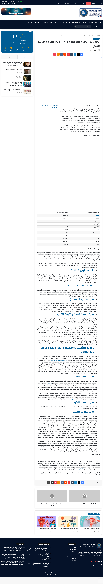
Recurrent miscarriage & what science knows (48, 529)
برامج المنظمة (73, 549)
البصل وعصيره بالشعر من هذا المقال (59, 360)
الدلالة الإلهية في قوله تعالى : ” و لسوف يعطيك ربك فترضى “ (13, 70)
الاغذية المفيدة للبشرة (81, 286)
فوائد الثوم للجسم (79, 469)
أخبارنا (75, 554)
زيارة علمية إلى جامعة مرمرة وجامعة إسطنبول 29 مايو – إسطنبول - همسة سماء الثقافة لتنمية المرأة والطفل (13, 548)
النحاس (97, 215)
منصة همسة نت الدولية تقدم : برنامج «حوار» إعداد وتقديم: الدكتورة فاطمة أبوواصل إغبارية (12, 90)
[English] (6, 1)
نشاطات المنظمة (77, 22)
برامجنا (85, 22)
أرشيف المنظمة (48, 22)
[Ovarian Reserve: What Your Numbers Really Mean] (90, 521)
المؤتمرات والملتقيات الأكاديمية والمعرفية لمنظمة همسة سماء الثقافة (71, 4)
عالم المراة (92, 36)
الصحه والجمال (87, 36)
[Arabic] (21, 1)
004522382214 (94, 561)
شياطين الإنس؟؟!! (18, 76)
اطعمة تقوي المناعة (83, 270)
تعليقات (9, 57)
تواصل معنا (73, 560)
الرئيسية (97, 22)
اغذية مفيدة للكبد (84, 402)
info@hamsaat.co (89, 565)
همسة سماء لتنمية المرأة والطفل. (58, 572)
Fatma (96, 50)
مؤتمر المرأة (61, 22)
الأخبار (68, 22)
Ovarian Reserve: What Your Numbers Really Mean (91, 529)
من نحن (91, 22)
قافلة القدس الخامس (71, 556)
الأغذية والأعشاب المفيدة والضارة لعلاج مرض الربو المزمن (68, 350)
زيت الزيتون (49, 383)
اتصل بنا (27, 22)
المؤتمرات (74, 558)
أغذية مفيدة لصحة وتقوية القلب (76, 314)
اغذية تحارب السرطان (82, 299)
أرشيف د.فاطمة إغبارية (36, 22)
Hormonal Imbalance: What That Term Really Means (69, 529)
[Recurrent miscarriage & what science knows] (46, 521)
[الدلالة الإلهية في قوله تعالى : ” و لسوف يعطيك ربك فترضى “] (27, 71)
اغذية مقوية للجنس (83, 412)
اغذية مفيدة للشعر (84, 376)
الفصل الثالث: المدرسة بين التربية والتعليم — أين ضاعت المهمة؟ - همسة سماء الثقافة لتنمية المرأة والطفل (13, 562)
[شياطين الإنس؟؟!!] (27, 78)
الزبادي (71, 399)
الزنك (98, 230)
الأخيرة (25, 57)
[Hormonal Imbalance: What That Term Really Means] (68, 521)
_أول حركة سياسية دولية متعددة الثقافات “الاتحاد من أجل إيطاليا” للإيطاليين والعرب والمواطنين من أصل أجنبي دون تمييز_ (13, 84)
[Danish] (14, 1)
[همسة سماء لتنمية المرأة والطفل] (90, 13)
